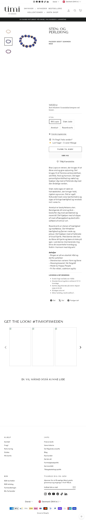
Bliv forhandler (9, 491)
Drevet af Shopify (43, 513)
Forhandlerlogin (10, 488)
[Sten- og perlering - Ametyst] (50, 94)
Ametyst (54, 127)
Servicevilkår (49, 466)
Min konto (7, 456)
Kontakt (7, 442)
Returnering (8, 449)
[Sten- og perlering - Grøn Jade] (50, 92)
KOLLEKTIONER (36, 12)
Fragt (6, 445)
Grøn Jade (67, 121)
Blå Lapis (55, 121)
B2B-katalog (9, 484)
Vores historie (49, 445)
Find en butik (48, 442)
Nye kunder (48, 456)
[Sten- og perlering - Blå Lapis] (50, 90)
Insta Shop (52, 12)
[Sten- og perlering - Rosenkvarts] (50, 97)
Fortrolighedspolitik (51, 463)
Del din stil (47, 459)
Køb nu (65, 155)
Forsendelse (64, 108)
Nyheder (42, 8)
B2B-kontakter (9, 481)
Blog (46, 452)
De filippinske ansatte (52, 449)
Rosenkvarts (67, 127)
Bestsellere (55, 8)
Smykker (29, 8)
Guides (6, 452)
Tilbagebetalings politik (52, 469)
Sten (51, 117)
